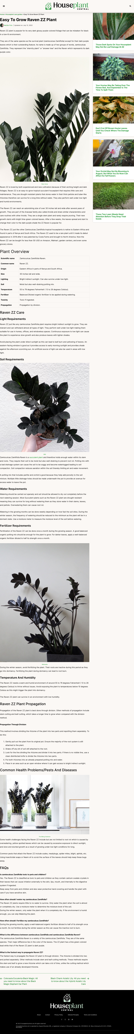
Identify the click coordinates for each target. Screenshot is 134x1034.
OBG (44, 454)
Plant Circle (44, 184)
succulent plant (36, 457)
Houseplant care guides (14, 14)
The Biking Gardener (45, 836)
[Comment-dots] (72, 1019)
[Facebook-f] (61, 1019)
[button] (3, 5)
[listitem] (113, 31)
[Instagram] (65, 1019)
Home (2, 14)
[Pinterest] (68, 1019)
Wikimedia (44, 664)
